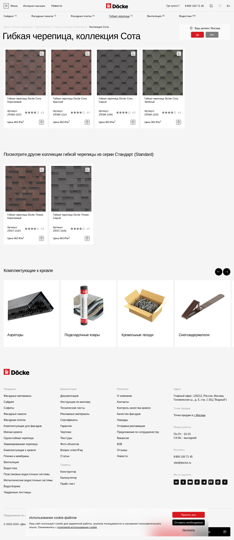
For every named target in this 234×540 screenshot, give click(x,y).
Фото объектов (69, 444)
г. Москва (199, 415)
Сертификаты (69, 419)
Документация (69, 395)
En (228, 5)
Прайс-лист (67, 483)
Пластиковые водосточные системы (27, 474)
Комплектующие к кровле (20, 450)
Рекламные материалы (74, 413)
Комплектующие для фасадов (23, 425)
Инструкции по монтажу (75, 401)
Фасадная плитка (81, 16)
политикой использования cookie (77, 527)
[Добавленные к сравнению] (211, 6)
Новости (122, 456)
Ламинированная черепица (20, 444)
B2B (119, 444)
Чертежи (65, 431)
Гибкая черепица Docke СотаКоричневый (24, 100)
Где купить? (173, 6)
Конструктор (68, 471)
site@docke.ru (182, 462)
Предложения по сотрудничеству (138, 431)
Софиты (9, 407)
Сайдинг (9, 16)
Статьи (64, 456)
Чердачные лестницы (17, 492)
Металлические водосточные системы (28, 480)
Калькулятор (68, 477)
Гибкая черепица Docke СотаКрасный (70, 100)
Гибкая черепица (119, 16)
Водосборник (12, 486)
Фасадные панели (42, 16)
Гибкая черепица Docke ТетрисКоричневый (25, 216)
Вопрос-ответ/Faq (71, 450)
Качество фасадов (129, 413)
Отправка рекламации (131, 425)
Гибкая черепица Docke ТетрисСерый (71, 216)
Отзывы (122, 450)
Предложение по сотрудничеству (23, 515)
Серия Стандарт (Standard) (70, 26)
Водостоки (185, 16)
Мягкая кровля (13, 431)
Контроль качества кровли (133, 407)
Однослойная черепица (18, 438)
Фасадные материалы (17, 395)
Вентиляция (154, 16)
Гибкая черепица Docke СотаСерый (116, 100)
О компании (124, 395)
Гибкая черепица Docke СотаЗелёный (161, 100)
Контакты (123, 401)
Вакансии (123, 438)
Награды (122, 419)
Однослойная (43, 26)
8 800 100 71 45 (183, 456)
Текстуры (66, 438)
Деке (6, 26)
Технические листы (72, 407)
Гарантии (66, 425)
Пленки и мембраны (16, 456)
